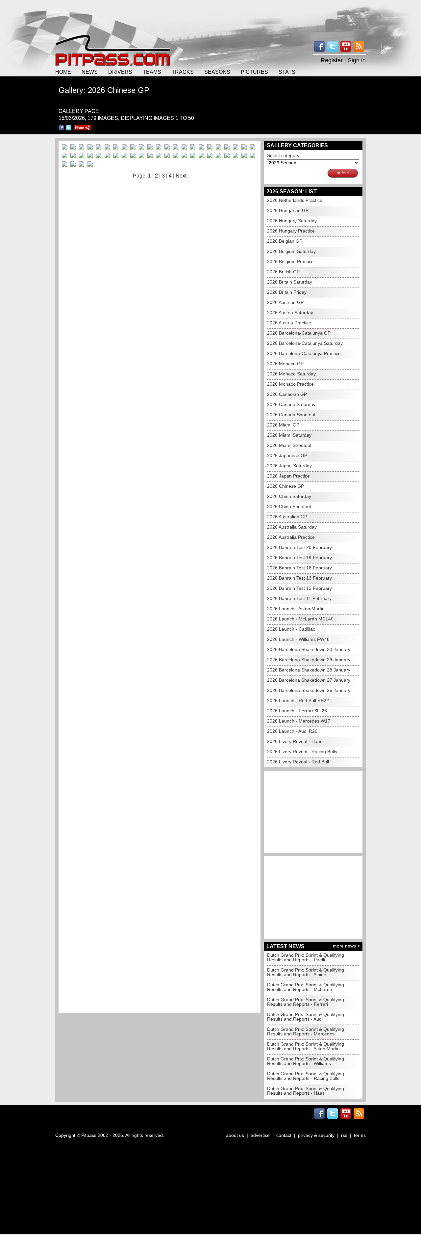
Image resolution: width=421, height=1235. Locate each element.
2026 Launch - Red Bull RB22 (298, 700)
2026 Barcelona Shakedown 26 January (308, 690)
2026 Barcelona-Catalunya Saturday (305, 343)
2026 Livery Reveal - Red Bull (298, 761)
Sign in (357, 60)
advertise (260, 1135)
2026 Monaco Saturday (291, 373)
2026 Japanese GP (287, 455)
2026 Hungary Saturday (292, 220)
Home (63, 72)
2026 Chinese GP (285, 486)
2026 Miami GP (283, 424)
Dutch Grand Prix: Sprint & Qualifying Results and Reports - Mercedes (305, 1031)
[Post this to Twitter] (68, 127)
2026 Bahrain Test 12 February (299, 588)
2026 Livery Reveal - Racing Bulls (302, 751)
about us (235, 1135)
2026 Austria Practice (289, 322)
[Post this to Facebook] (61, 127)
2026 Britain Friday (287, 292)
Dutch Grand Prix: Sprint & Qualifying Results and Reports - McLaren (305, 987)
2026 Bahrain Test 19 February (299, 557)
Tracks (183, 72)
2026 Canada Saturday (291, 404)
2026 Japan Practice (288, 476)
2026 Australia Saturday (292, 527)
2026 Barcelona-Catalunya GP (299, 333)
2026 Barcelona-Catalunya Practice (304, 353)
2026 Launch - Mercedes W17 (298, 721)
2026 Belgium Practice (290, 261)
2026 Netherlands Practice (294, 200)
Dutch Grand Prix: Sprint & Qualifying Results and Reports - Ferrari (305, 1002)
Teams (152, 72)
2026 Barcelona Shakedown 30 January (308, 649)
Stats (287, 72)
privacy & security (316, 1135)
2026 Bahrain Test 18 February (299, 567)
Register (332, 60)
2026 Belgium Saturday (291, 251)
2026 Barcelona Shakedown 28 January (308, 669)
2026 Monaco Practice (290, 384)
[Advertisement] (210, 16)
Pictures (254, 72)
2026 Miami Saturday (289, 435)
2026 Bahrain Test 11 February (299, 598)
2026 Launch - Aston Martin (296, 608)
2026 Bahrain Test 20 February (299, 547)
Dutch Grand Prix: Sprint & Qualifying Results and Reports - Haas (305, 1091)
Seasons (217, 72)
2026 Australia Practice (291, 537)
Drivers (120, 72)
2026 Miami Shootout (289, 445)
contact (283, 1135)
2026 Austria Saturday (290, 312)
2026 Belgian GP (284, 241)
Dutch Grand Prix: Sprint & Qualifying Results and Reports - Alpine (305, 972)
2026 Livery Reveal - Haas (294, 741)
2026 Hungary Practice (291, 230)
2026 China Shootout (289, 506)
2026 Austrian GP (285, 302)
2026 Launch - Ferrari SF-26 (297, 710)
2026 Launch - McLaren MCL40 (300, 618)
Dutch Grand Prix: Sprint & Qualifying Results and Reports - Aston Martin (305, 1046)
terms (360, 1135)
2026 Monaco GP (285, 363)
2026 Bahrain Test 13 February (299, 578)
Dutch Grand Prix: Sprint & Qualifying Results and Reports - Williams (305, 1061)
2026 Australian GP (287, 516)
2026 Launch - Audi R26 (292, 731)
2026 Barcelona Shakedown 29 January (308, 659)
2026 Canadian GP (287, 394)
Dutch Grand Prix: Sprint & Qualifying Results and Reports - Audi (305, 1017)
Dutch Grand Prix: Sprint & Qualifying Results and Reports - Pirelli (305, 957)
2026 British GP (283, 271)
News (90, 72)
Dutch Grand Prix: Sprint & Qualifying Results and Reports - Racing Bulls (305, 1076)
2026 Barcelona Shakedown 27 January (308, 680)
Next (181, 175)
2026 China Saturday (289, 496)
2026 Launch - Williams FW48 (298, 639)
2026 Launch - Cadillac (291, 629)
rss (344, 1135)
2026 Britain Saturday (289, 282)
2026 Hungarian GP (288, 210)
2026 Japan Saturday (289, 465)
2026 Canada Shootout (291, 414)
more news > (346, 945)
